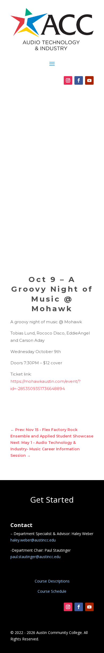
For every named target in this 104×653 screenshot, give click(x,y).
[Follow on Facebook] (78, 80)
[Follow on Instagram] (68, 80)
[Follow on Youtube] (89, 80)
